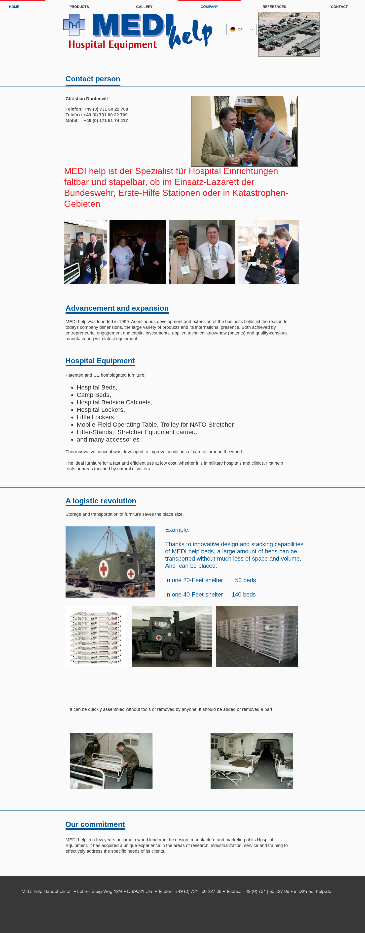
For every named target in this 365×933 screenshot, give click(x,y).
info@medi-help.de (312, 891)
